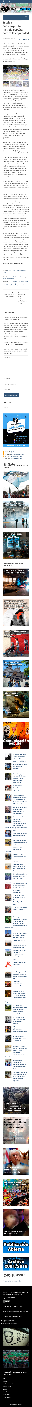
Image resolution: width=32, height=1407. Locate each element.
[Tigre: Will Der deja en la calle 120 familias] (8, 909)
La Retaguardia (7, 1386)
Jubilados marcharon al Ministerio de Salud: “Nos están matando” (20, 833)
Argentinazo (15, 281)
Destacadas (23, 277)
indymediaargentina (16, 456)
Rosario (4, 278)
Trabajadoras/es (10, 278)
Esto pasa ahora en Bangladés (9, 295)
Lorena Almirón (21, 285)
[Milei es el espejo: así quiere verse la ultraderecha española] (8, 1029)
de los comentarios (10, 1323)
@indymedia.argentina (17, 454)
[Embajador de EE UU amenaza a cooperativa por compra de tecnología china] (8, 952)
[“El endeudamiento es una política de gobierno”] (8, 766)
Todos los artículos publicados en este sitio (15, 1311)
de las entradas (8, 1320)
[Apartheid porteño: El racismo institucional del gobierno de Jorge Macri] (8, 974)
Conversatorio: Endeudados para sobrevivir (18, 788)
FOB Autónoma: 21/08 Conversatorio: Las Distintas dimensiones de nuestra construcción (20, 888)
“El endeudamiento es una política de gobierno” (20, 766)
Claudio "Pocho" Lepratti (12, 283)
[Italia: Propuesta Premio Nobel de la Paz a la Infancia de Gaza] (8, 866)
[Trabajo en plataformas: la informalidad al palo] (8, 984)
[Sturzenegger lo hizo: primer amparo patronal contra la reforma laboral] (8, 809)
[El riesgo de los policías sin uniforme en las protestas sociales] (8, 857)
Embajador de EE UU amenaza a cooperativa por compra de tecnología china (20, 955)
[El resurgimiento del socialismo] (8, 964)
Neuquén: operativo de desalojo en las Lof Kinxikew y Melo (20, 876)
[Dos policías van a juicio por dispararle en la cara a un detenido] (8, 1019)
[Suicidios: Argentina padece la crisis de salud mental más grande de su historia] (8, 757)
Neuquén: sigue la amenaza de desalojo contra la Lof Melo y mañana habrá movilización (19, 778)
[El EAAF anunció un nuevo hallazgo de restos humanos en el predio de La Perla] (8, 943)
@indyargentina (15, 452)
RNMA (4, 1378)
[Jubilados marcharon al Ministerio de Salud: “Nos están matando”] (8, 833)
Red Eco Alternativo (8, 1384)
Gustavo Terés (14, 285)
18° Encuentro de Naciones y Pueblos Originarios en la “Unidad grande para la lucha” (20, 900)
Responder (25, 342)
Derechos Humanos (15, 277)
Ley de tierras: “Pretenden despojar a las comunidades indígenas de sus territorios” (20, 1009)
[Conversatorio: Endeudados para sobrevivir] (8, 788)
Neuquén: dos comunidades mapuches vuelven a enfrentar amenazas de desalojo (19, 1064)
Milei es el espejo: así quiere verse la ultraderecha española (20, 1029)
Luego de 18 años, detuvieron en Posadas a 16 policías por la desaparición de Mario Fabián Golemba (20, 800)
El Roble (5, 1389)
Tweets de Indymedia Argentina (12, 1281)
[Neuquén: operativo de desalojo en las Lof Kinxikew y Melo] (8, 876)
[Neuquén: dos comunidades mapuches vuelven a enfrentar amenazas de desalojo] (8, 1062)
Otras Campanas (8, 1392)
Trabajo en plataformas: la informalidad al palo (19, 984)
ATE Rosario (21, 281)
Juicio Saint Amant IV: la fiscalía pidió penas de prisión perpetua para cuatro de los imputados (20, 1076)
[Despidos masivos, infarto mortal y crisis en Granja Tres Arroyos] (8, 1038)
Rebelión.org (6, 1394)
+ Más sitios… (7, 1397)
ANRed (5, 1381)
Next (26, 72)
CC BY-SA (12, 1298)
